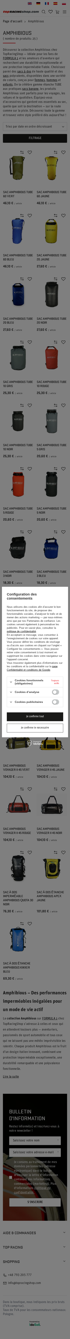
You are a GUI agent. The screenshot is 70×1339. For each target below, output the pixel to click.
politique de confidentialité (21, 631)
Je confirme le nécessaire (35, 727)
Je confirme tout (35, 716)
